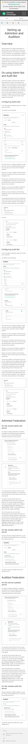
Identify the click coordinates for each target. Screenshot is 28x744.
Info (7, 18)
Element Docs (15, 4)
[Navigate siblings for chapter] (10, 23)
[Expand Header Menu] (24, 13)
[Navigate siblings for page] (15, 23)
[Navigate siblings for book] (4, 23)
